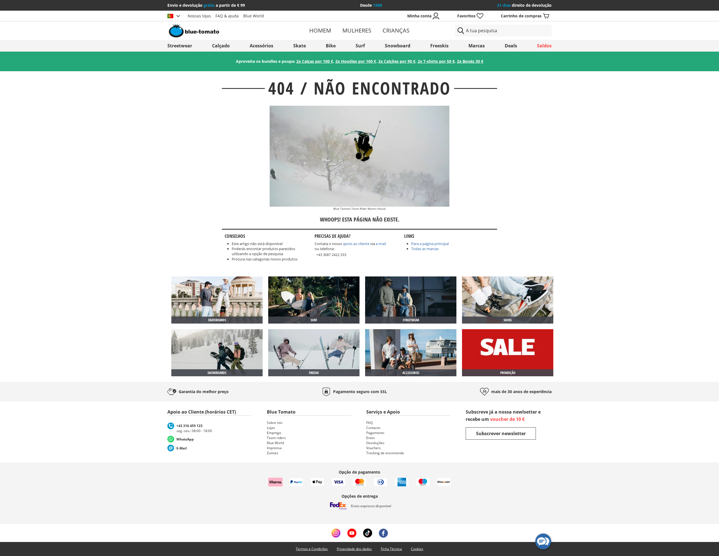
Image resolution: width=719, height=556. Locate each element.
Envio (370, 437)
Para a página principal (430, 243)
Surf (360, 46)
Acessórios (261, 46)
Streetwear (179, 46)
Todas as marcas (425, 248)
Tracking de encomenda (385, 453)
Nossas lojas (199, 16)
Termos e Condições (312, 548)
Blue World (253, 16)
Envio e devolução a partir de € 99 (206, 5)
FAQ (369, 422)
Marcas (476, 46)
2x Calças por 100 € (314, 61)
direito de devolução (524, 5)
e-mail (381, 243)
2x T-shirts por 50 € (436, 61)
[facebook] (383, 533)
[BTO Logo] (229, 31)
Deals (511, 46)
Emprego (274, 432)
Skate (299, 46)
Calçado (221, 46)
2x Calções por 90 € (396, 61)
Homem (320, 30)
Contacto (373, 427)
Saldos (544, 46)
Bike (331, 46)
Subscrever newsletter (501, 433)
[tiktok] (367, 533)
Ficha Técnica (391, 548)
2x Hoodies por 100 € (355, 61)
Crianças (396, 30)
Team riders (276, 437)
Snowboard (397, 46)
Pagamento (375, 432)
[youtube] (351, 533)
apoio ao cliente (356, 243)
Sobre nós (275, 422)
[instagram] (335, 533)
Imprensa (274, 448)
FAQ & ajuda (227, 16)
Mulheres (356, 30)
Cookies (417, 548)
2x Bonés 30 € (470, 61)
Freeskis (439, 46)
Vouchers (373, 448)
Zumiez (272, 453)
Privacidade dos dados (354, 548)
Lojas (271, 427)
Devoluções (375, 442)
